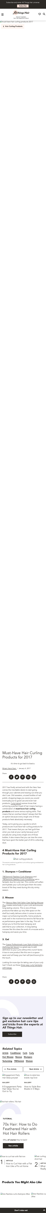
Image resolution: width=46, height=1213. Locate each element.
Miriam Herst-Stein (9, 768)
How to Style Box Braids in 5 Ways (32, 1088)
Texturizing (7, 1061)
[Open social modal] (39, 14)
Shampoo (28, 1057)
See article (13, 1145)
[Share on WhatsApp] (33, 777)
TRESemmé (19, 1061)
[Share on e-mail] (28, 777)
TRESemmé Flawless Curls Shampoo (17, 876)
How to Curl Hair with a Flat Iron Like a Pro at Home (19, 1165)
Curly (31, 1053)
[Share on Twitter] (17, 777)
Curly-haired (16, 803)
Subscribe (23, 6)
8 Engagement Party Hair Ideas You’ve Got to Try (12, 1089)
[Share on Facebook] (11, 777)
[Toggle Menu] (2, 14)
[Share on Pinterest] (22, 777)
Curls (25, 1053)
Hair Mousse (7, 1057)
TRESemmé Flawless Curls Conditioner (18, 879)
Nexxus (18, 1057)
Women (29, 1061)
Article (5, 1053)
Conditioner (15, 1053)
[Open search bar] (44, 14)
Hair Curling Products (13, 26)
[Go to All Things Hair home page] (21, 12)
